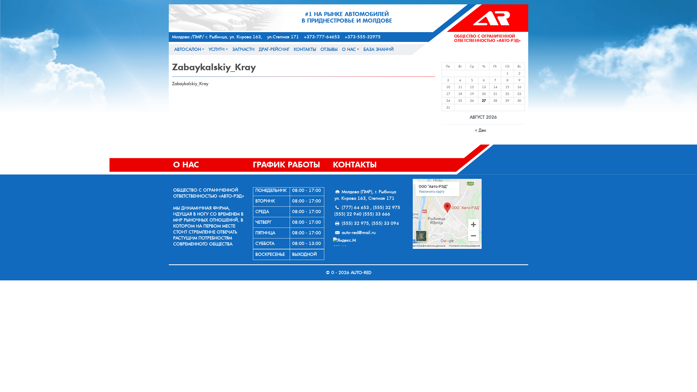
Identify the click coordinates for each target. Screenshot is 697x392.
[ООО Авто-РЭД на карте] (468, 214)
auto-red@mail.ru (359, 232)
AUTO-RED (361, 272)
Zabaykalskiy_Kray (190, 84)
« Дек (480, 130)
